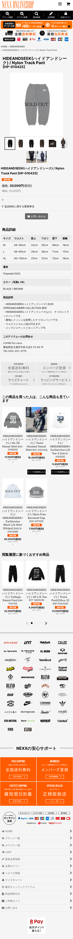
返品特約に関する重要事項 (19, 206)
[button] (36, 15)
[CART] (68, 4)
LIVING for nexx (12, 342)
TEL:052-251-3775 (14, 350)
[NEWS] (60, 4)
